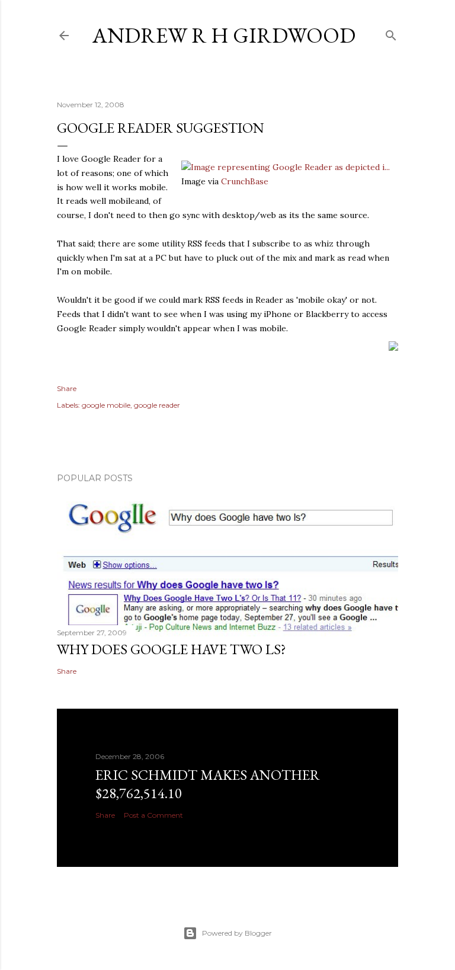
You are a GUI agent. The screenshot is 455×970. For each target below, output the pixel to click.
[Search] (391, 32)
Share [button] (66, 388)
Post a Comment (153, 815)
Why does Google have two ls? (171, 649)
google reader (157, 405)
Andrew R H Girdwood (223, 35)
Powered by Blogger (237, 933)
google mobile (106, 405)
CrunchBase (244, 181)
